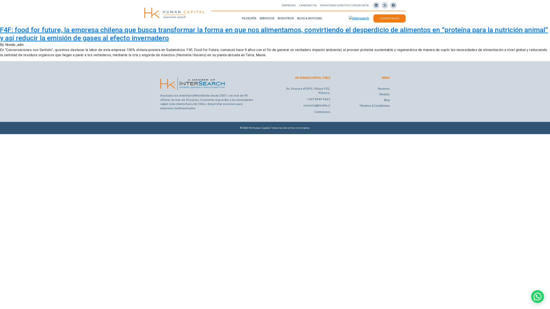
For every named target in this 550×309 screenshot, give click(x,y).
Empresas (289, 5)
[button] (537, 296)
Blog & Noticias (309, 18)
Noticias (385, 94)
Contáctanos (389, 18)
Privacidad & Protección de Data (344, 5)
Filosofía (249, 18)
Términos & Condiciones (374, 105)
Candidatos (308, 5)
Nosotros (286, 18)
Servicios (267, 18)
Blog (387, 100)
